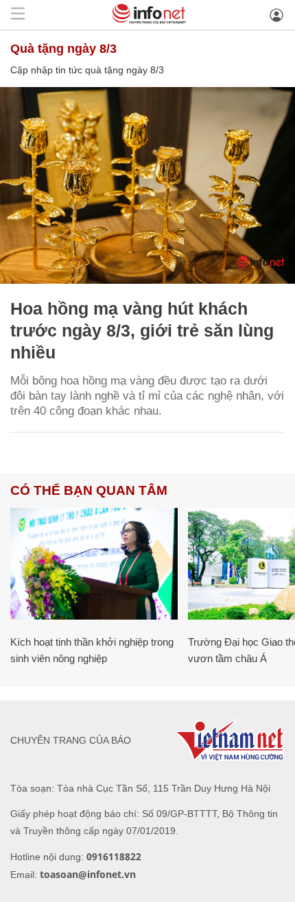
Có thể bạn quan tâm (88, 490)
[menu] (18, 14)
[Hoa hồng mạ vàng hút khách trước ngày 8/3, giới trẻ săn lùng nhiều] (147, 185)
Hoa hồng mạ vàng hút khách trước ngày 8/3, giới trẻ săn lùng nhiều (142, 330)
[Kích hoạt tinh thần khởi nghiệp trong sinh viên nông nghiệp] (94, 564)
